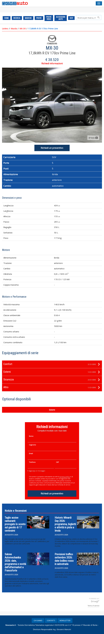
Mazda (14, 28)
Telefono (32, 462)
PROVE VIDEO (48, 18)
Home (6, 18)
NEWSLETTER (65, 620)
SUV (71, 18)
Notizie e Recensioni (16, 510)
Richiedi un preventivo (52, 147)
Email (31, 453)
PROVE (39, 18)
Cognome (32, 445)
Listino (5, 28)
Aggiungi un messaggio (37, 471)
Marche (28, 18)
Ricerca (16, 18)
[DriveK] (95, 601)
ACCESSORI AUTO (60, 18)
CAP (57, 462)
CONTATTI (51, 620)
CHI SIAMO (38, 620)
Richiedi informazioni (52, 63)
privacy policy (65, 477)
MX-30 (23, 28)
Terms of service (93, 606)
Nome (31, 436)
